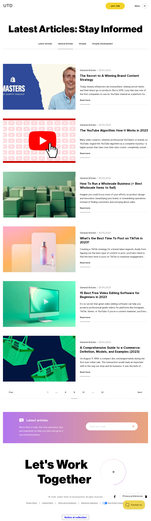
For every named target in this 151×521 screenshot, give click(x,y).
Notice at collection (75, 517)
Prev (11, 392)
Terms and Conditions (67, 503)
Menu (137, 6)
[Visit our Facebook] (114, 497)
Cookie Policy (47, 503)
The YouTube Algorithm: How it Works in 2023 (114, 130)
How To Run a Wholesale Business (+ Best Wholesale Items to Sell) (111, 186)
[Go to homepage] (8, 6)
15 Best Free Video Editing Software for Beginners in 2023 (109, 295)
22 (102, 392)
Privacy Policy (31, 503)
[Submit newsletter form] (133, 426)
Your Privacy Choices (116, 503)
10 (83, 392)
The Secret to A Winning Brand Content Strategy (109, 78)
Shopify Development (102, 43)
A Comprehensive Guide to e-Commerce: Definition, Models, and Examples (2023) (110, 350)
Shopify (82, 43)
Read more (85, 100)
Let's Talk (115, 6)
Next (140, 392)
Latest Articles (45, 43)
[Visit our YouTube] (145, 497)
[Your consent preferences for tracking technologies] (132, 496)
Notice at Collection (89, 503)
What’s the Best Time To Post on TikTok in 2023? (111, 240)
